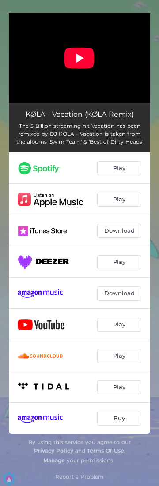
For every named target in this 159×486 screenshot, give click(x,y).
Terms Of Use (105, 450)
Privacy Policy (53, 450)
